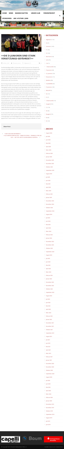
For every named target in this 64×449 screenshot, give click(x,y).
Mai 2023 (48, 265)
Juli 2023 (48, 258)
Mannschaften (21, 13)
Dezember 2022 (50, 282)
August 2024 (49, 214)
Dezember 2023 (50, 241)
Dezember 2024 (50, 201)
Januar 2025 (49, 197)
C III (47, 63)
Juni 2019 (48, 424)
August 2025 (49, 173)
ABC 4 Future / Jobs (21, 18)
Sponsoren (7, 18)
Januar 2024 (49, 238)
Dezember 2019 (50, 404)
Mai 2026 (48, 143)
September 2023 (50, 251)
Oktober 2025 (49, 167)
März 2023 (48, 272)
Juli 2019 (48, 421)
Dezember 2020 (50, 363)
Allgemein (26, 63)
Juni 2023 (48, 262)
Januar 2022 (49, 319)
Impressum (52, 447)
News (11, 13)
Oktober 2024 (49, 207)
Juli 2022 (48, 299)
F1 (46, 50)
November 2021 (50, 326)
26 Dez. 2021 (6, 63)
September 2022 (50, 292)
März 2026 (48, 150)
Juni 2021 (48, 343)
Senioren (48, 46)
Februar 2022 (49, 316)
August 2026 (49, 133)
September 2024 (50, 211)
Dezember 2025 (50, 160)
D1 (30, 63)
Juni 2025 (48, 180)
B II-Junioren (49, 77)
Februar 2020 (49, 397)
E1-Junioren (49, 87)
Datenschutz (59, 447)
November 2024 (50, 204)
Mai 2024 (48, 224)
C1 (46, 107)
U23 (47, 60)
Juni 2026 (48, 140)
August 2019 (49, 417)
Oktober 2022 (49, 289)
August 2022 (49, 295)
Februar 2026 (49, 153)
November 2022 (50, 285)
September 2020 (50, 373)
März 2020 (48, 394)
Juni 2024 (48, 221)
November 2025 (50, 163)
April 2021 (48, 350)
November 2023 (50, 245)
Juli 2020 (48, 380)
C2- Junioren (49, 73)
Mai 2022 (48, 306)
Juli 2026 (48, 136)
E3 (46, 43)
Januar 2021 (49, 360)
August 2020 (49, 377)
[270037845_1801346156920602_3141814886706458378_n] (21, 43)
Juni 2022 (48, 302)
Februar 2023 (49, 275)
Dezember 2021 (50, 323)
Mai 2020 (48, 387)
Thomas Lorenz (17, 63)
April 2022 (48, 309)
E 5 (46, 97)
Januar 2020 (49, 401)
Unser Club (35, 13)
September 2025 (50, 170)
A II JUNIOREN (49, 83)
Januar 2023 (49, 279)
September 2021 (50, 333)
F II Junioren (49, 70)
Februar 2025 (49, 194)
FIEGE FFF (48, 90)
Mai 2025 (48, 184)
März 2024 (48, 231)
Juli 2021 (48, 340)
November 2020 (50, 367)
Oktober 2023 (49, 248)
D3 (46, 111)
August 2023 (49, 255)
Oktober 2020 (49, 370)
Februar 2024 (49, 234)
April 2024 (48, 228)
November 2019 (50, 407)
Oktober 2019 (49, 411)
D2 (46, 94)
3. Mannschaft (49, 100)
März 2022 (48, 312)
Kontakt (46, 447)
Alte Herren (49, 56)
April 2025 (48, 187)
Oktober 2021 (49, 329)
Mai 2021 (48, 346)
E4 (46, 117)
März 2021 (48, 353)
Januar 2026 (49, 156)
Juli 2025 (48, 177)
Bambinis (48, 80)
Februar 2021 (49, 356)
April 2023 (48, 268)
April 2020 (48, 390)
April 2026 (48, 146)
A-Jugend (48, 104)
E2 (46, 121)
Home (4, 13)
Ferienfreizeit (49, 13)
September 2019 (50, 414)
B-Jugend (48, 114)
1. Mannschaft (49, 66)
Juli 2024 (48, 218)
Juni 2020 (48, 384)
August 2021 (49, 336)
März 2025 (48, 190)
